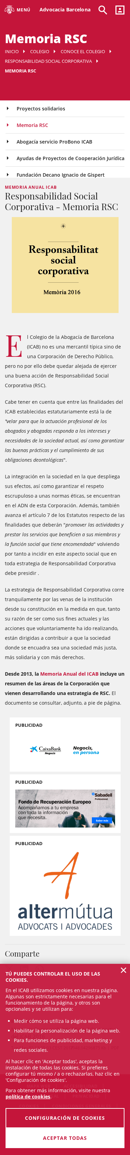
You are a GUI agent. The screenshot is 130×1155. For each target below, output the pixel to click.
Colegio (39, 51)
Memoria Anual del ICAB (69, 674)
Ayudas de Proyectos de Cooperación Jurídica (70, 158)
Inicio (12, 51)
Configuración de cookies (65, 1118)
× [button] (123, 970)
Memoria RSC (32, 125)
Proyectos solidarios (41, 108)
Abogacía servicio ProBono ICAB (54, 141)
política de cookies (28, 1096)
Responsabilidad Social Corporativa (48, 61)
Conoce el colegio (83, 51)
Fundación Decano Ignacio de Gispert (61, 175)
